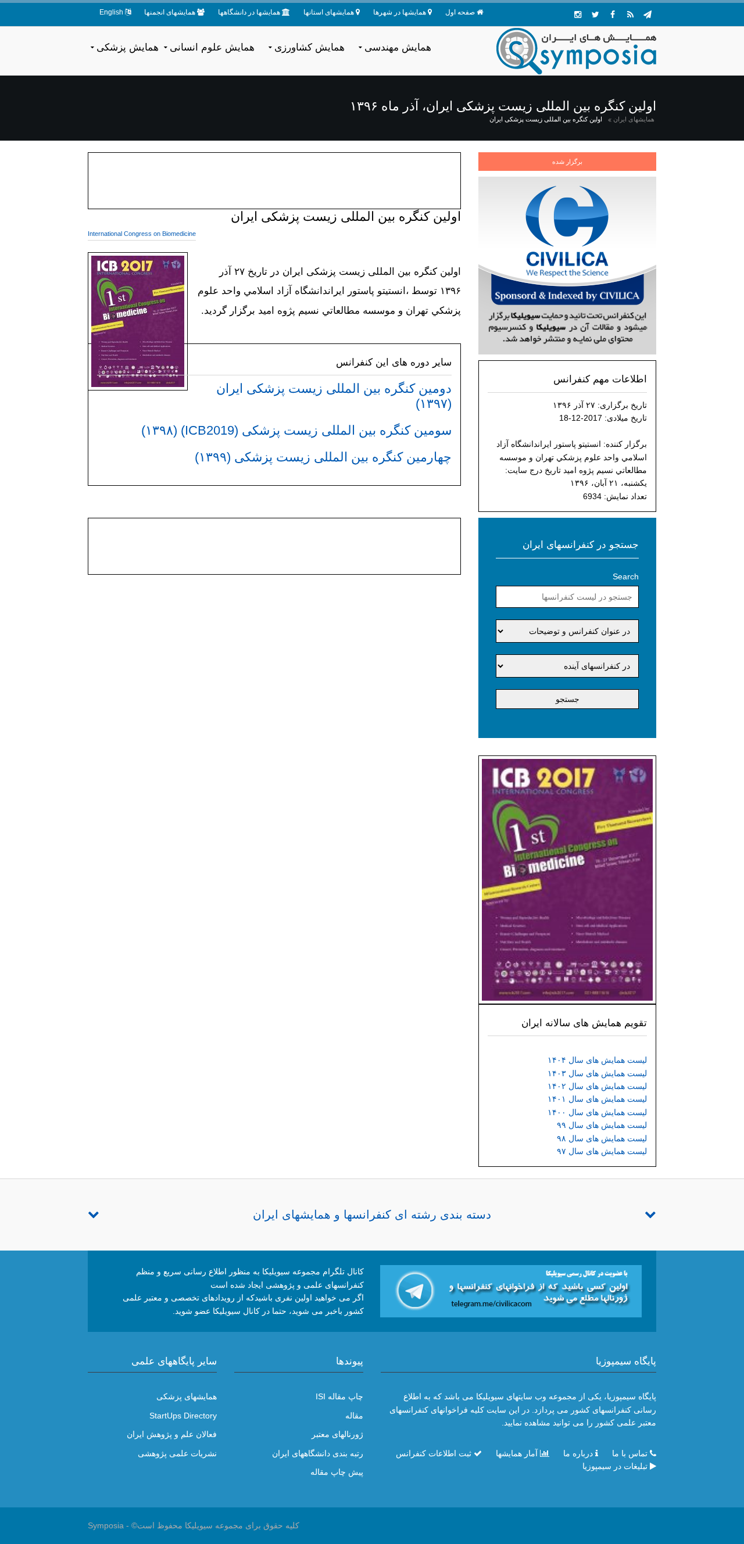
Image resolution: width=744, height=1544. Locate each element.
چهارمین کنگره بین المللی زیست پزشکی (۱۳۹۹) (323, 457)
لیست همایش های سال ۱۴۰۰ (597, 1112)
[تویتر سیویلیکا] (595, 14)
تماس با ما (630, 1453)
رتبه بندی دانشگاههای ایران (317, 1453)
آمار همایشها (517, 1453)
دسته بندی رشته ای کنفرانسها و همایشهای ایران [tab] (372, 1214)
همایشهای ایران (633, 119)
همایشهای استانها (328, 12)
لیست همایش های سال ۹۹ (602, 1125)
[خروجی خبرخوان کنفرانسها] (630, 14)
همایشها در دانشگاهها (249, 12)
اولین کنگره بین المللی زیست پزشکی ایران (545, 119)
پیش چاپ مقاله (336, 1472)
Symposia (106, 1525)
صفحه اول (460, 12)
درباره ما (578, 1453)
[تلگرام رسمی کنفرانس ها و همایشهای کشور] (647, 14)
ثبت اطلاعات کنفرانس (433, 1453)
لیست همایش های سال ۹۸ (602, 1138)
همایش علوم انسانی (212, 47)
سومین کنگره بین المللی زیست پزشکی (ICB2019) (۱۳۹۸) (296, 430)
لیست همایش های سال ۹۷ (602, 1151)
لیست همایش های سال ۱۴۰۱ (597, 1099)
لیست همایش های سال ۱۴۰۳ (597, 1073)
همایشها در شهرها (399, 12)
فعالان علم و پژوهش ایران (172, 1434)
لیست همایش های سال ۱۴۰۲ (597, 1086)
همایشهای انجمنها (169, 12)
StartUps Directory (183, 1415)
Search (626, 576)
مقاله (354, 1415)
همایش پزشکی (127, 47)
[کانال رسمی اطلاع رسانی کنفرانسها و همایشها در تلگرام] (511, 1290)
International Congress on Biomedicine (142, 233)
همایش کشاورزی (309, 47)
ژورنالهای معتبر (337, 1434)
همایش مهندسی (397, 47)
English (111, 12)
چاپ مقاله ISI (339, 1396)
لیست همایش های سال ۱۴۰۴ (597, 1060)
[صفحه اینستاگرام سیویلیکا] (577, 14)
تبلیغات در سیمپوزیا (615, 1466)
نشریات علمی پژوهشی (177, 1453)
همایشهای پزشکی (186, 1396)
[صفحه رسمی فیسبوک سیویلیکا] (612, 14)
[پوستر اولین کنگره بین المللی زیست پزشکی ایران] (567, 879)
